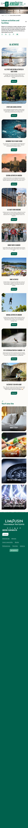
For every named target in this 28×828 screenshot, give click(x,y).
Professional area (6, 546)
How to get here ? (14, 550)
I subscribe (5, 534)
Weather (17, 542)
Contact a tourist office (7, 542)
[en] (2, 4)
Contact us (22, 546)
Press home (15, 546)
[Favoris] (25, 4)
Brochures (14, 538)
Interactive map (5, 538)
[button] (21, 4)
